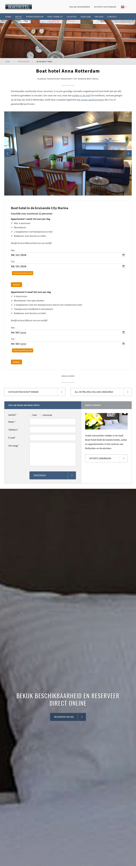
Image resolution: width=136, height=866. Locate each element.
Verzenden (40, 475)
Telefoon (13, 429)
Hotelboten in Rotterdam (23, 391)
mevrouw (47, 414)
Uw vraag (13, 445)
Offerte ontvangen (105, 6)
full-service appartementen (90, 99)
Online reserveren (79, 6)
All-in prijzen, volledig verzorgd (94, 391)
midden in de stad (81, 95)
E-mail (12, 437)
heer (35, 414)
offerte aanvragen (100, 458)
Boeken (16, 284)
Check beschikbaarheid (22, 273)
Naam (12, 421)
